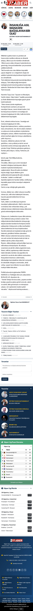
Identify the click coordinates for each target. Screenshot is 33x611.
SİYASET (25, 8)
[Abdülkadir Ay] (4, 418)
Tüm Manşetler (23, 587)
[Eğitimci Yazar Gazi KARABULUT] (4, 26)
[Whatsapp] (22, 570)
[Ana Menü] (2, 3)
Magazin (14, 598)
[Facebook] (8, 570)
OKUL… (5, 328)
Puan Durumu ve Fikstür (7, 588)
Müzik (19, 600)
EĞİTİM (24, 602)
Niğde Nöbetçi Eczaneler (7, 578)
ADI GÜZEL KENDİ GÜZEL (16, 411)
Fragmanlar (14, 600)
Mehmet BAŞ (13, 424)
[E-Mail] (10, 39)
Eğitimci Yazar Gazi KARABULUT (20, 36)
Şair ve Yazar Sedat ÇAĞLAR (18, 392)
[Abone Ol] (31, 49)
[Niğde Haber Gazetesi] (16, 3)
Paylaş (4, 48)
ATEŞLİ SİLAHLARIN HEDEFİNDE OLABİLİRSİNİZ (18, 395)
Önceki (4, 297)
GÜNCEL (3, 8)
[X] (10, 570)
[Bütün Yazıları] (31, 311)
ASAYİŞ (10, 8)
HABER (4, 598)
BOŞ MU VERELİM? (8, 315)
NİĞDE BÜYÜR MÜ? (8, 343)
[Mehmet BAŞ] (4, 426)
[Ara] (30, 3)
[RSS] (25, 570)
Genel (27, 598)
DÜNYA (28, 602)
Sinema (23, 598)
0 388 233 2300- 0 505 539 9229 (17, 560)
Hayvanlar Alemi (6, 600)
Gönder (4, 379)
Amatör (9, 598)
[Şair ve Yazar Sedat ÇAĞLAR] (4, 394)
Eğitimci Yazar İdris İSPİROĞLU (19, 409)
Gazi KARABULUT (14, 432)
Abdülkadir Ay (13, 416)
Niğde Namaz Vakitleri (7, 583)
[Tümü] (31, 388)
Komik (19, 598)
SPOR (19, 602)
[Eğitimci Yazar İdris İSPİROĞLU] (4, 410)
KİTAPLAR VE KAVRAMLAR (16, 435)
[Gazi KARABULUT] (4, 433)
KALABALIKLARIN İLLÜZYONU (17, 427)
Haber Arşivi (22, 592)
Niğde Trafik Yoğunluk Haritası (23, 583)
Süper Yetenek (26, 600)
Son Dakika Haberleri (9, 592)
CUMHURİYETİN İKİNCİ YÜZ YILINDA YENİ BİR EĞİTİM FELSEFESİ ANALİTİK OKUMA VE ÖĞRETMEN (15, 338)
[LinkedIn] (16, 570)
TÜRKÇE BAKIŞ (7, 355)
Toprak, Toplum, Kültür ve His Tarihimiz (14, 331)
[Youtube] (19, 570)
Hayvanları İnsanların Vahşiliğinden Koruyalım (19, 419)
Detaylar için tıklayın (17, 482)
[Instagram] (13, 570)
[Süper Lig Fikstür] (31, 488)
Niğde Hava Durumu (24, 577)
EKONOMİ (18, 8)
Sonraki (28, 297)
